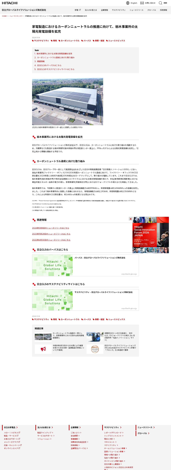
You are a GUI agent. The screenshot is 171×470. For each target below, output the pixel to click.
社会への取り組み (111, 458)
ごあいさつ (75, 433)
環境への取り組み (111, 455)
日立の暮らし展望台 (112, 464)
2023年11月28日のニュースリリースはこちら (51, 234)
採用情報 (163, 10)
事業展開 (74, 439)
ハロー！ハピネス (11, 433)
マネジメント (109, 442)
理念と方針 (108, 439)
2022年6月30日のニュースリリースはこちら (51, 240)
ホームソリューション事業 (114, 448)
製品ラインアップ (44, 433)
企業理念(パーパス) (78, 448)
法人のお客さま (91, 10)
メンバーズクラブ (11, 442)
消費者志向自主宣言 (78, 442)
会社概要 (74, 436)
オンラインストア (11, 448)
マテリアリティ (110, 445)
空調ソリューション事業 (113, 451)
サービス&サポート (45, 436)
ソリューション (43, 439)
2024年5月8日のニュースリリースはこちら (50, 228)
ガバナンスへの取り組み (113, 461)
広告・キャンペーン (12, 445)
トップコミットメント (113, 436)
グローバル (151, 10)
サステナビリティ (119, 10)
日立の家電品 (9, 427)
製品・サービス (10, 436)
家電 (76, 10)
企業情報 (104, 10)
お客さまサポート (11, 439)
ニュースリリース (136, 10)
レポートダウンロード (113, 433)
